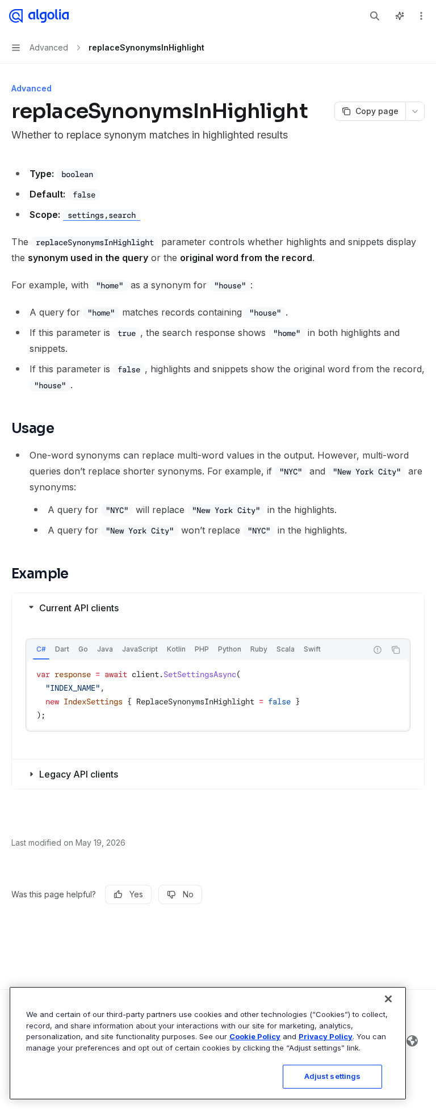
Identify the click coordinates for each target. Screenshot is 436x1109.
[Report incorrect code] (377, 649)
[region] (207, 1043)
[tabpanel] (218, 694)
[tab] (41, 649)
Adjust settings (332, 1076)
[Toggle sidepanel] (400, 16)
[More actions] (421, 16)
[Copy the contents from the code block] (395, 649)
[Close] (388, 998)
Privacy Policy (326, 1036)
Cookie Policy (254, 1036)
